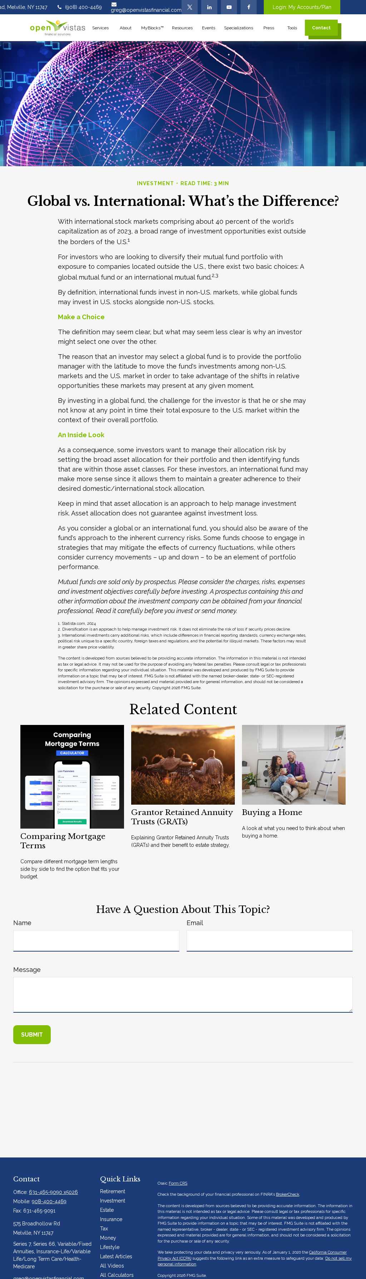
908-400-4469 (49, 1201)
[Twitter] (190, 7)
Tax (104, 1228)
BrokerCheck (287, 1194)
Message (27, 969)
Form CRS (178, 1183)
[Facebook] (249, 7)
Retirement (112, 1191)
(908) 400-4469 (83, 7)
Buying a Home (272, 812)
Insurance (111, 1219)
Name (22, 923)
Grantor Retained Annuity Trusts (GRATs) (182, 817)
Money (108, 1238)
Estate (107, 1210)
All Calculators (117, 1275)
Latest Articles (116, 1256)
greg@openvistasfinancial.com (146, 10)
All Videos (112, 1266)
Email (195, 923)
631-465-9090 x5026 (53, 1192)
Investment (112, 1201)
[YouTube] (229, 7)
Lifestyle (109, 1247)
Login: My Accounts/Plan (302, 7)
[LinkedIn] (209, 7)
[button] (101, 27)
